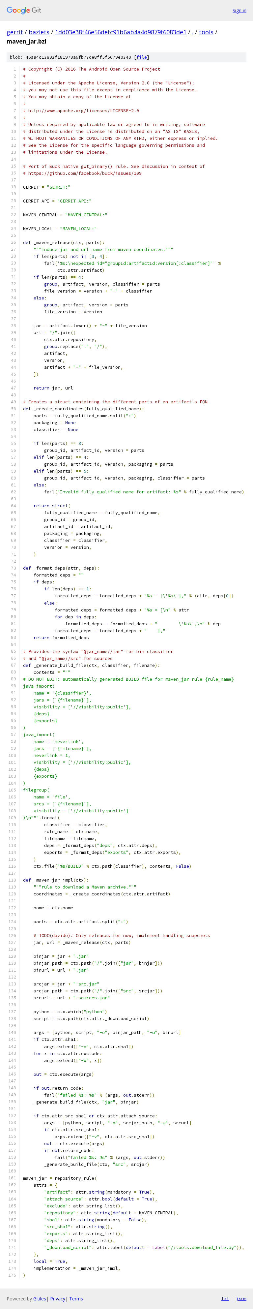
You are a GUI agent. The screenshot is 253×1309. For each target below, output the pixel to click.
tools (206, 32)
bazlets (39, 32)
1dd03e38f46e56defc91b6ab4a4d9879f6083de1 (120, 32)
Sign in (239, 10)
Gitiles (39, 1298)
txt (225, 1298)
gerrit (15, 32)
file (141, 57)
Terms (76, 1298)
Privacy (57, 1298)
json (241, 1298)
